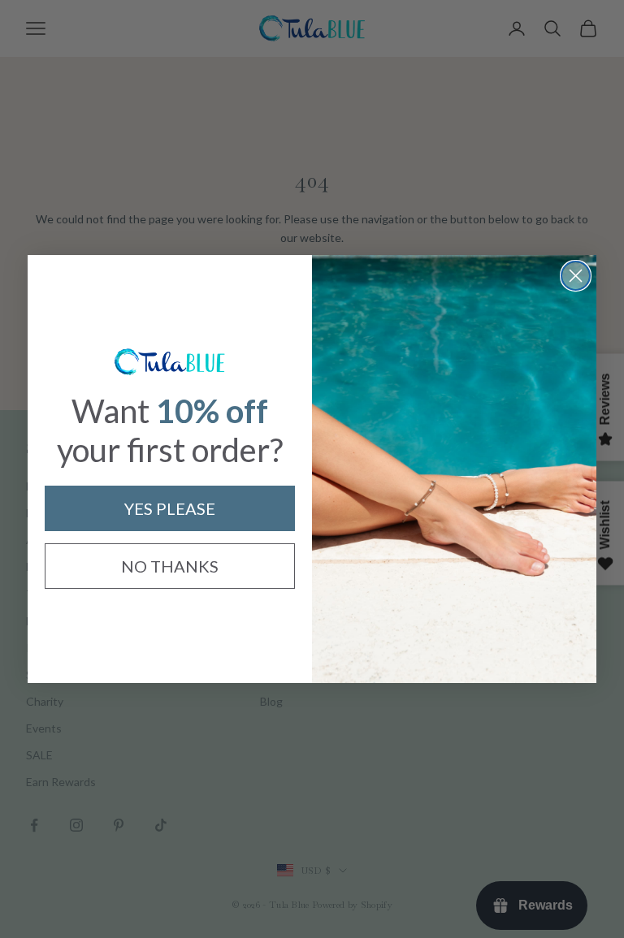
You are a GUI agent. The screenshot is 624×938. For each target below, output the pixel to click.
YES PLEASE (169, 508)
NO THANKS (170, 566)
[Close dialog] (575, 276)
